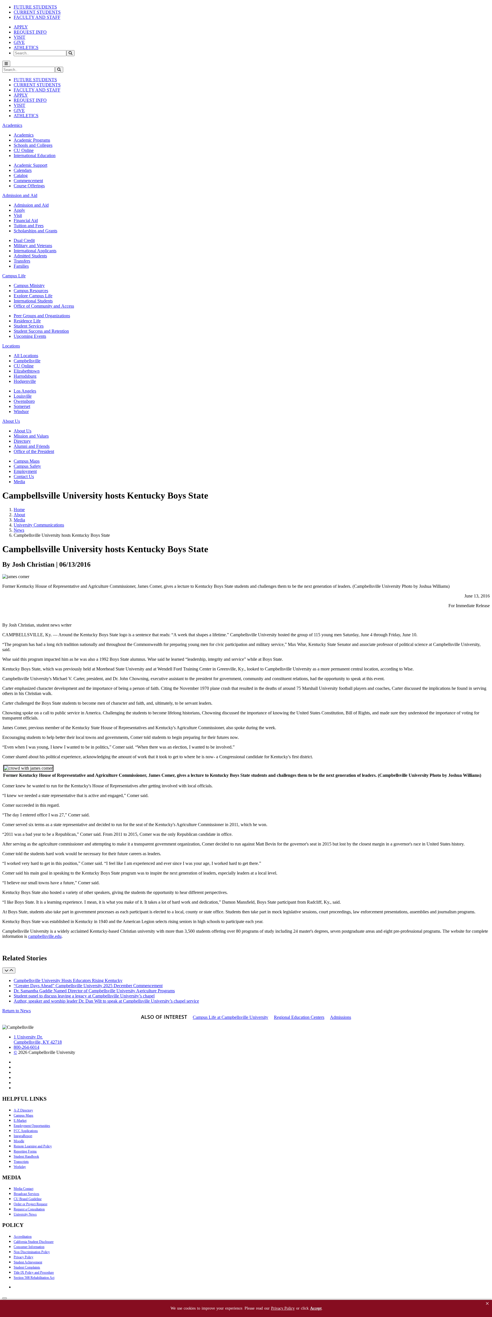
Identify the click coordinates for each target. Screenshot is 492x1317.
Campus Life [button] (14, 275)
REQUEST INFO (30, 32)
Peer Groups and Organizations (42, 315)
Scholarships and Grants (35, 230)
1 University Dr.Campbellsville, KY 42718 (38, 1039)
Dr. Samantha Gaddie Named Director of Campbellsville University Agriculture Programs (94, 990)
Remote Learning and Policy (33, 1146)
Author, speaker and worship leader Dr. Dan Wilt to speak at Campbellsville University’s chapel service (106, 1001)
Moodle (19, 1141)
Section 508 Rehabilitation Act (34, 1278)
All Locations (26, 355)
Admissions (340, 1017)
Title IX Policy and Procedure (34, 1273)
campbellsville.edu (45, 936)
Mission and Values (31, 436)
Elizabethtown (27, 371)
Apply (19, 210)
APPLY (21, 27)
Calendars (23, 170)
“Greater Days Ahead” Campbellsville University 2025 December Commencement (88, 985)
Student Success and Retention (41, 331)
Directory (22, 441)
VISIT (19, 37)
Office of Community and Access (44, 306)
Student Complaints (27, 1267)
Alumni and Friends (32, 446)
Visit (18, 215)
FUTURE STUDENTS (35, 7)
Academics (24, 135)
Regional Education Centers (299, 1017)
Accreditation (23, 1237)
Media (19, 481)
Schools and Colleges (33, 145)
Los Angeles (25, 391)
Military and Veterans (33, 245)
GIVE (19, 42)
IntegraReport (23, 1136)
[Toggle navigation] (6, 64)
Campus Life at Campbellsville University (230, 1017)
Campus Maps (27, 461)
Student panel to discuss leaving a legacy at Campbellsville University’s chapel (84, 995)
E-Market (20, 1121)
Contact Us (24, 476)
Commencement (28, 180)
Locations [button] (11, 346)
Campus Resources (31, 290)
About (19, 514)
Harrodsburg (25, 376)
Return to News (16, 1010)
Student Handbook (26, 1157)
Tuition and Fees (29, 225)
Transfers (22, 261)
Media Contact (23, 1189)
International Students (33, 300)
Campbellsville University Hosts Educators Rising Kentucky (68, 980)
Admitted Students (30, 255)
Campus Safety (27, 466)
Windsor (21, 411)
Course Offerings (29, 185)
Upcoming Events (30, 336)
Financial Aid (26, 220)
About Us (22, 430)
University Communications (39, 525)
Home (19, 509)
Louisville (23, 396)
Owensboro (24, 401)
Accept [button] (316, 1308)
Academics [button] (12, 125)
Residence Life (27, 320)
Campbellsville (27, 360)
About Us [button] (11, 421)
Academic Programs (32, 140)
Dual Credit (24, 240)
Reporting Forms (25, 1151)
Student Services (29, 326)
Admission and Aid (31, 205)
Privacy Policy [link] (283, 1308)
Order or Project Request (30, 1204)
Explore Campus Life (33, 295)
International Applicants (35, 250)
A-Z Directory (23, 1110)
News (19, 530)
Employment (25, 471)
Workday (20, 1167)
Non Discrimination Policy (32, 1252)
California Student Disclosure (34, 1242)
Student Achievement (28, 1262)
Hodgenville (25, 381)
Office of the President (34, 451)
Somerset (22, 406)
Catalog (21, 175)
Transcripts (21, 1162)
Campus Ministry (29, 285)
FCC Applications (26, 1131)
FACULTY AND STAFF (37, 17)
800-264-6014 (26, 1047)
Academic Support (30, 165)
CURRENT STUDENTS (37, 12)
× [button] (487, 1303)
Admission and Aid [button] (19, 195)
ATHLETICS (26, 47)
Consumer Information (29, 1247)
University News (25, 1214)
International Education (35, 155)
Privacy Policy (23, 1257)
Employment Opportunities (32, 1126)
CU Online (24, 150)
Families (21, 266)
